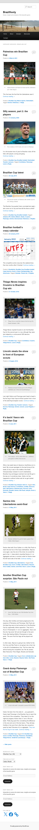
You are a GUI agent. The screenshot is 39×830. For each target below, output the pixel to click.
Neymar (31, 565)
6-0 (23, 734)
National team (18, 488)
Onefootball (29, 101)
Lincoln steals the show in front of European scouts (15, 354)
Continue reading (9, 96)
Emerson (31, 486)
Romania (5, 490)
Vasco (5, 492)
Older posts (7, 744)
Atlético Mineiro (15, 217)
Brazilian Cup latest (13, 172)
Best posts (27, 34)
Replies (32, 219)
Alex (33, 485)
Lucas (11, 658)
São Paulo (22, 490)
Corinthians (22, 162)
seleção (28, 490)
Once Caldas (7, 566)
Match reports (21, 101)
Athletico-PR (7, 217)
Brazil (4, 486)
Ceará (13, 565)
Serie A (14, 271)
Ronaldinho (29, 736)
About (11, 34)
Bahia (22, 217)
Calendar (17, 273)
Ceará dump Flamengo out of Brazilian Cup (15, 670)
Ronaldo (11, 490)
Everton (5, 407)
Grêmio (11, 219)
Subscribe (8, 781)
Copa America (7, 271)
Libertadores (10, 488)
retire (30, 488)
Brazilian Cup (13, 101)
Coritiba (26, 486)
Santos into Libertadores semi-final (15, 502)
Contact (5, 38)
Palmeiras (16, 102)
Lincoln (22, 407)
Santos (16, 490)
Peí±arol (25, 488)
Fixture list (24, 273)
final (4, 488)
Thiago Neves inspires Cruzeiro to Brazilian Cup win (15, 285)
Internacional (18, 219)
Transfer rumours (8, 162)
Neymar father (23, 658)
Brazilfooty (9, 12)
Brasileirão (12, 269)
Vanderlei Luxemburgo (18, 737)
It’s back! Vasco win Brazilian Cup (13, 419)
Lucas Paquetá (29, 407)
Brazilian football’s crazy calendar (13, 229)
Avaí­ (31, 563)
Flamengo (29, 162)
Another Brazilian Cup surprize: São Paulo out (15, 576)
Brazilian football (22, 160)
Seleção (18, 34)
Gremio (10, 102)
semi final (19, 566)
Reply (22, 102)
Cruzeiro (27, 217)
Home (5, 34)
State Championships (23, 271)
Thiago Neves (7, 342)
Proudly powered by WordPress (19, 826)
